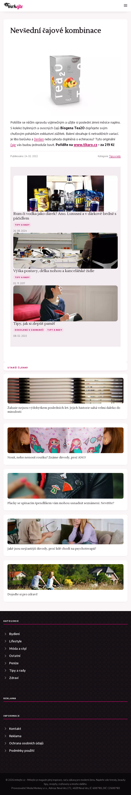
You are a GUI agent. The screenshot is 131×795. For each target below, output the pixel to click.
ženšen (39, 139)
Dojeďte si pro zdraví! (23, 594)
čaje (13, 145)
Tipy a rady (115, 156)
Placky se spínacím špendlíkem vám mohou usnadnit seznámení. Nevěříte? (61, 503)
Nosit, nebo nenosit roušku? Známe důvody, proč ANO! (47, 457)
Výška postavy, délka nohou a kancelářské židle (53, 270)
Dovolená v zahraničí (29, 330)
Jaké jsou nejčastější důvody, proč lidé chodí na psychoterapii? (52, 549)
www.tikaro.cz (85, 145)
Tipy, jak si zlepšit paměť (34, 323)
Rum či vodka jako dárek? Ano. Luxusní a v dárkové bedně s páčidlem (64, 216)
